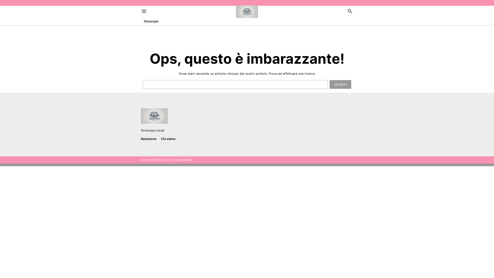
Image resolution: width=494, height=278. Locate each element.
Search (340, 84)
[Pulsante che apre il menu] (144, 13)
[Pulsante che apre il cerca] (350, 13)
